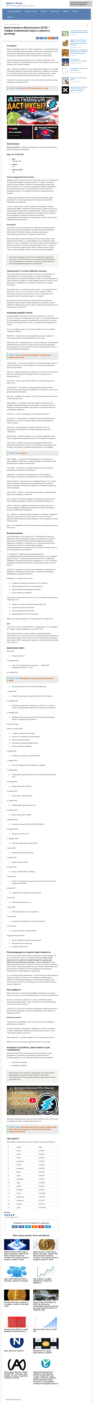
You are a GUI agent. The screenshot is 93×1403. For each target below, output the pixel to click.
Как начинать (54, 11)
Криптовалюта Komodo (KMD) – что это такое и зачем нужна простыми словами (78, 42)
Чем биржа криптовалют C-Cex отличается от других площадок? (78, 88)
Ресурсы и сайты (31, 11)
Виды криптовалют (14, 11)
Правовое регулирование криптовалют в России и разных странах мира (79, 51)
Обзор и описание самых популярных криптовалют (79, 31)
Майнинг (66, 11)
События (44, 11)
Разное (75, 11)
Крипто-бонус (14, 3)
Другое (10, 17)
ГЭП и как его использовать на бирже (78, 60)
